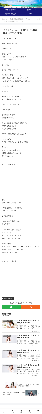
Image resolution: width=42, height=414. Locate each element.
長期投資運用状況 (9, 298)
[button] (38, 306)
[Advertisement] (19, 180)
